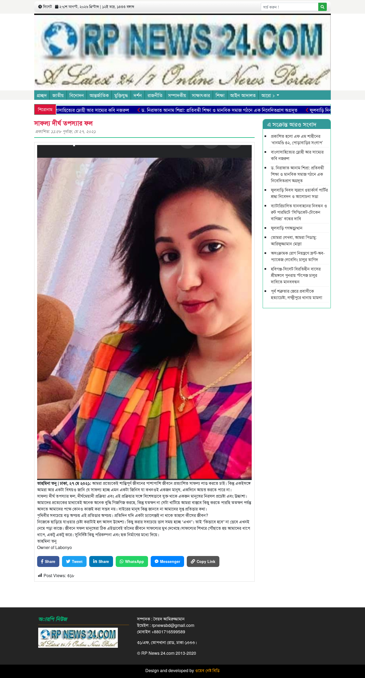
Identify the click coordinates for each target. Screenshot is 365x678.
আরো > (268, 95)
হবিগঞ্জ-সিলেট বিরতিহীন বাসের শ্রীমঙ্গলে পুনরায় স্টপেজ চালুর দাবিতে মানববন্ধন (296, 275)
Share (50, 561)
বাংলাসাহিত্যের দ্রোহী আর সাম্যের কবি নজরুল (65, 109)
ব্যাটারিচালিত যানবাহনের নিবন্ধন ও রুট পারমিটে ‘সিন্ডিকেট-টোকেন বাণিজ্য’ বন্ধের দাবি (299, 212)
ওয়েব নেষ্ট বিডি (207, 670)
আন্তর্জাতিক (99, 95)
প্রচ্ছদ (42, 95)
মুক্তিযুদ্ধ (121, 95)
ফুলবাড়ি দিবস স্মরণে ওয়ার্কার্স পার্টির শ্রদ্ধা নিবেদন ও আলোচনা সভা (299, 193)
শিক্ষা (220, 95)
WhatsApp (134, 561)
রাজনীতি (154, 95)
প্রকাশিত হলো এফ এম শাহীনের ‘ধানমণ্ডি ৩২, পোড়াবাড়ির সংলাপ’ (297, 139)
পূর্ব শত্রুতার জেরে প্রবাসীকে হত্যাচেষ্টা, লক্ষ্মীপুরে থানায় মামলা (296, 294)
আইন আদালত (243, 95)
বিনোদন (76, 95)
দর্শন (138, 95)
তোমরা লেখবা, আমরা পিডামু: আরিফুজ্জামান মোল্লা (294, 240)
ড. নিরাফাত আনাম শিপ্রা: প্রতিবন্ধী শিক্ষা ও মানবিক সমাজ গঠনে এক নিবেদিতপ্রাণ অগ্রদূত (196, 109)
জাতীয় (58, 95)
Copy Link (206, 561)
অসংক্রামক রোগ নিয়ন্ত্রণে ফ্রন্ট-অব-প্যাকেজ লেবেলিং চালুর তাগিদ (298, 256)
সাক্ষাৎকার (201, 95)
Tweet (77, 561)
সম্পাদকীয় (177, 95)
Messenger (170, 561)
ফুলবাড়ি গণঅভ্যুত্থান (286, 228)
